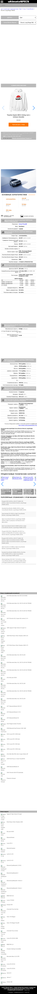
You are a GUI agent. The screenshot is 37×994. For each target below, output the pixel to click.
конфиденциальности (19, 992)
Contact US (27, 992)
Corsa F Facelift (23, 224)
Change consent (27, 989)
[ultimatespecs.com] (18, 1)
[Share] (35, 5)
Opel (20, 9)
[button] (34, 108)
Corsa (24, 9)
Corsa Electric (30, 9)
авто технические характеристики (9, 9)
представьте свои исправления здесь (28, 425)
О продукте (11, 992)
